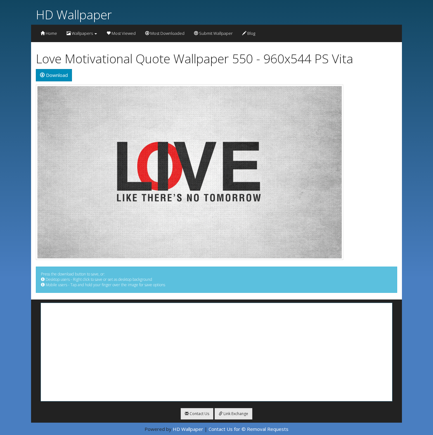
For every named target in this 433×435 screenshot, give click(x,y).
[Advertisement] (216, 352)
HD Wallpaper (74, 14)
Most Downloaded (166, 33)
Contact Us (199, 413)
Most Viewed (123, 33)
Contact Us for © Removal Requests (248, 429)
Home (51, 33)
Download (56, 75)
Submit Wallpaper (215, 33)
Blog (250, 33)
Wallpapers (82, 33)
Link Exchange (235, 413)
